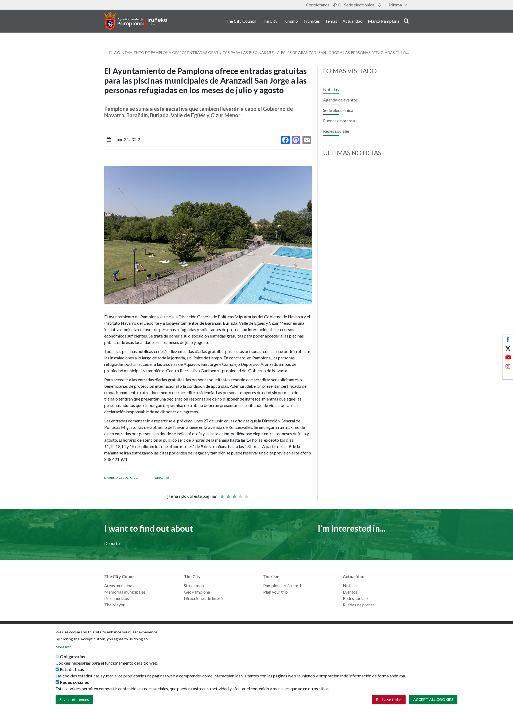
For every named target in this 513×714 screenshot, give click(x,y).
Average (234, 494)
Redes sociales (336, 131)
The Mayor (114, 604)
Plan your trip (275, 591)
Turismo (290, 20)
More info (64, 647)
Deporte (162, 478)
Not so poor (228, 494)
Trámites (311, 20)
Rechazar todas (389, 699)
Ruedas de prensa (339, 120)
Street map (194, 585)
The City (269, 20)
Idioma (395, 4)
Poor (221, 494)
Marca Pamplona (383, 20)
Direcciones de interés (204, 598)
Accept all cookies (433, 699)
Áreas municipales (120, 585)
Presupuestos (116, 598)
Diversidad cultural (121, 478)
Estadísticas (72, 669)
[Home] (135, 21)
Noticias (331, 89)
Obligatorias (72, 656)
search (405, 20)
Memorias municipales (125, 591)
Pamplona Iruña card (282, 585)
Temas (331, 20)
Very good (246, 494)
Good (240, 494)
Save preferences (74, 699)
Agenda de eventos (340, 99)
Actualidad (353, 20)
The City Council (241, 20)
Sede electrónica (359, 4)
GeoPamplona (197, 591)
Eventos (350, 591)
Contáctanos (317, 4)
